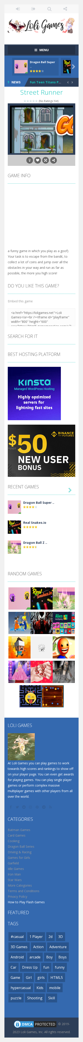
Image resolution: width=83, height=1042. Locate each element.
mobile (54, 987)
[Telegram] (44, 807)
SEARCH (49, 8)
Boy (49, 957)
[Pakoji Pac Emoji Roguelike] (30, 696)
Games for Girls (19, 857)
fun (46, 967)
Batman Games (19, 830)
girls (41, 977)
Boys (62, 957)
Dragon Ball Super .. (38, 502)
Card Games (16, 835)
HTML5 (56, 977)
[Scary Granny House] (64, 671)
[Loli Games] (41, 24)
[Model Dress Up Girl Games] (19, 671)
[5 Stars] (36, 101)
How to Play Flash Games (26, 902)
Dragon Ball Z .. (35, 542)
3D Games (19, 946)
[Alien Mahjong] (64, 622)
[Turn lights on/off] (29, 160)
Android (17, 957)
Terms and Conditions (23, 891)
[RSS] (51, 807)
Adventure (58, 946)
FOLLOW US (65, 8)
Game (15, 977)
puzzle (16, 998)
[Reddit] (24, 807)
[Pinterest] (37, 807)
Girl (29, 977)
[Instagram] (31, 807)
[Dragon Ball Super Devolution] (14, 507)
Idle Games (16, 869)
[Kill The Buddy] (64, 647)
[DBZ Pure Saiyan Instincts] (19, 622)
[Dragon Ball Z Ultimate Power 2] (14, 547)
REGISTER (33, 8)
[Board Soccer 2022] (53, 696)
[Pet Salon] (42, 647)
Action (38, 946)
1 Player (36, 936)
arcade (35, 957)
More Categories (20, 885)
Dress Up (30, 967)
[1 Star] (25, 101)
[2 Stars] (28, 101)
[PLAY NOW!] (21, 66)
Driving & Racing (19, 852)
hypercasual (21, 987)
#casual (17, 936)
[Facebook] (11, 807)
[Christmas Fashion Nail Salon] (42, 671)
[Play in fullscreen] (45, 160)
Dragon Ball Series (21, 846)
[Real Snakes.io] (14, 527)
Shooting (34, 998)
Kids (40, 987)
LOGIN (18, 8)
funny (60, 967)
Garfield (13, 863)
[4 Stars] (33, 101)
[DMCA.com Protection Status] (35, 1024)
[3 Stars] (30, 101)
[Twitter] (17, 807)
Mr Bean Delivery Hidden (49, 82)
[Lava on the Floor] (19, 647)
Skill (51, 998)
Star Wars (15, 880)
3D (60, 936)
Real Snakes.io (34, 522)
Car (13, 967)
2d (50, 936)
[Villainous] (42, 622)
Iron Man (14, 874)
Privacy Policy (17, 896)
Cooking (13, 841)
